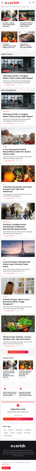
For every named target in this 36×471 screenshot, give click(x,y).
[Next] (34, 7)
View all (32, 90)
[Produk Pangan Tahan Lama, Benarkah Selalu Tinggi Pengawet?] (18, 286)
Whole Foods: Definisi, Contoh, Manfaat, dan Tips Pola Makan (17, 338)
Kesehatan (28, 430)
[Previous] (32, 7)
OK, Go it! (6, 468)
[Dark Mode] (30, 2)
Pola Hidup (27, 433)
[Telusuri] (34, 2)
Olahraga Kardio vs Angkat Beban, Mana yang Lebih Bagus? (18, 77)
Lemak (6, 433)
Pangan (19, 433)
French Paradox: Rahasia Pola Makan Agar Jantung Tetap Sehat (16, 264)
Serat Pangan (8, 435)
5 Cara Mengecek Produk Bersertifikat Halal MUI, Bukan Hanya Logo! (17, 151)
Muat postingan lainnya (17, 352)
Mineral (12, 433)
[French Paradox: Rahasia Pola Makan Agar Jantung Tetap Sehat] (18, 248)
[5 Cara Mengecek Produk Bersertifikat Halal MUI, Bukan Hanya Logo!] (18, 136)
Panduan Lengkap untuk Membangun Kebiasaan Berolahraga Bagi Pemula (9, 24)
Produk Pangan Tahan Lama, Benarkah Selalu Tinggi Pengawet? (16, 301)
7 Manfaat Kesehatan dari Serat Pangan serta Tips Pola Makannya (16, 6)
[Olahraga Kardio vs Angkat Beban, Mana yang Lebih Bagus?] (18, 101)
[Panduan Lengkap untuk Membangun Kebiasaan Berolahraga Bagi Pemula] (18, 211)
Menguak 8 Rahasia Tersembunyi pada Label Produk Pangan (26, 24)
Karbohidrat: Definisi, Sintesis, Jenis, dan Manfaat (26, 45)
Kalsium (11, 430)
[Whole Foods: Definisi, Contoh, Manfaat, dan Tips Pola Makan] (18, 323)
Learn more (5, 464)
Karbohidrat (19, 430)
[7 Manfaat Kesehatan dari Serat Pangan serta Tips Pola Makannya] (18, 173)
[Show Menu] (2, 2)
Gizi (5, 430)
